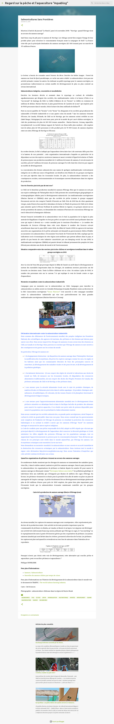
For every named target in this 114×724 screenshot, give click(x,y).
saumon (35, 600)
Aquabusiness (26, 597)
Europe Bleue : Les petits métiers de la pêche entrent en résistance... (55, 702)
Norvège (72, 597)
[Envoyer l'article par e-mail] (22, 595)
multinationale (63, 597)
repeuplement (81, 597)
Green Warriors (53, 292)
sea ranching (43, 600)
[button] (22, 25)
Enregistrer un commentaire (30, 615)
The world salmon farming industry (53, 582)
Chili (33, 597)
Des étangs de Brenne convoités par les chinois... (50, 642)
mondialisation (52, 597)
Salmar (89, 597)
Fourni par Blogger (58, 721)
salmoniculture (26, 600)
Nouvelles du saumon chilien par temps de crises (42, 575)
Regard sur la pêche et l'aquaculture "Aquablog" (36, 3)
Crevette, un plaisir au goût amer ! (45, 672)
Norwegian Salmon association (61, 471)
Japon (44, 597)
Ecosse (38, 597)
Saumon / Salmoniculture (33, 573)
